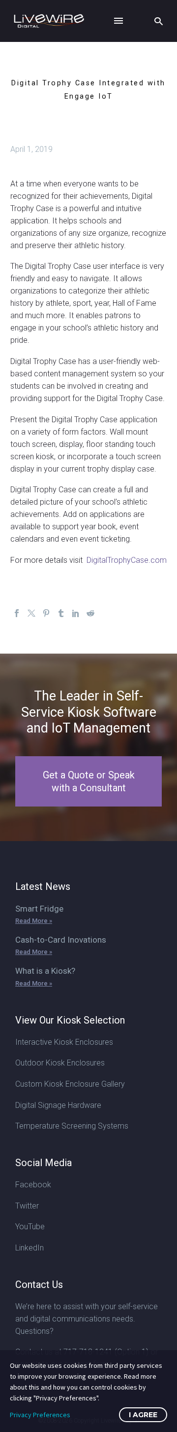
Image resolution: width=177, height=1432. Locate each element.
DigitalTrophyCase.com (126, 560)
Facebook (33, 1184)
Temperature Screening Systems (71, 1126)
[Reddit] (90, 613)
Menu (118, 20)
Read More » (33, 920)
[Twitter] (31, 613)
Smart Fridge (39, 909)
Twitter (27, 1206)
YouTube (30, 1226)
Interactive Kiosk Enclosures (64, 1042)
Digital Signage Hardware (58, 1105)
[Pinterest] (46, 613)
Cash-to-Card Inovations (60, 940)
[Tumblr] (61, 613)
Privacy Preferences (40, 1414)
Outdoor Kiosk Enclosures (60, 1062)
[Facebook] (17, 613)
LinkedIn (29, 1247)
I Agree (143, 1414)
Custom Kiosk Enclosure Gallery (70, 1084)
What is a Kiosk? (45, 971)
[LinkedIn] (76, 613)
